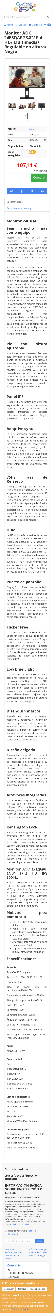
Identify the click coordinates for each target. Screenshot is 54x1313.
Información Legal (37, 1249)
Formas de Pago (37, 1255)
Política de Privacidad (20, 1224)
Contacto (36, 24)
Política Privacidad (13, 1252)
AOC (31, 128)
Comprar (39, 177)
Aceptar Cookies (37, 1289)
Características (15, 201)
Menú (9, 24)
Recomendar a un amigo (20, 208)
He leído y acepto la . (23, 1232)
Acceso (22, 24)
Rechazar (21, 1289)
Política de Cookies (21, 1309)
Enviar (39, 1241)
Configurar (9, 1289)
